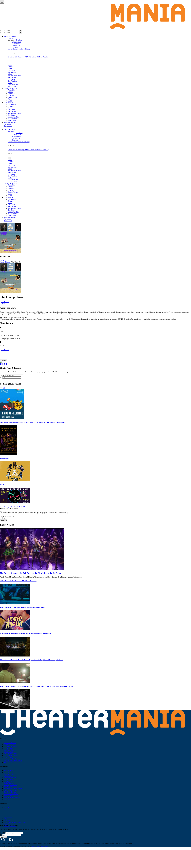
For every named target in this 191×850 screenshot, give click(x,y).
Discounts (15, 47)
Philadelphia (12, 77)
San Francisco (12, 81)
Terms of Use (44, 846)
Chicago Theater (9, 744)
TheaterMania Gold (10, 122)
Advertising (7, 820)
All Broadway (16, 43)
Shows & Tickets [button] (9, 36)
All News (7, 799)
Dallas (10, 68)
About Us (7, 824)
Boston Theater (9, 748)
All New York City (43, 57)
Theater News (8, 770)
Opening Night (8, 774)
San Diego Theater (10, 792)
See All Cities (12, 86)
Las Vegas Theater (10, 750)
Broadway (19, 40)
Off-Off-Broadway (31, 57)
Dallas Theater (8, 783)
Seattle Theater (8, 757)
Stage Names (8, 817)
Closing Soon (16, 45)
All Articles (11, 90)
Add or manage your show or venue (15, 822)
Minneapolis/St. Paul (14, 75)
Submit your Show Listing (21, 49)
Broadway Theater (10, 743)
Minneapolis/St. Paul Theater (13, 761)
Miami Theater (8, 752)
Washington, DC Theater (12, 759)
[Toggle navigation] (2, 2)
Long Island (12, 70)
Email (2, 375)
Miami (10, 74)
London (6, 809)
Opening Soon (16, 42)
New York (7, 807)
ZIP (1, 377)
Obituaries (11, 95)
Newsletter (7, 124)
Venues (10, 49)
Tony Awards (8, 126)
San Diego (11, 79)
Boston (10, 65)
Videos (10, 101)
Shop (5, 819)
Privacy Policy (35, 846)
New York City (5, 260)
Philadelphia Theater (10, 753)
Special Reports (13, 97)
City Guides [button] (8, 102)
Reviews (10, 92)
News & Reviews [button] (10, 88)
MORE (2, 388)
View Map (3, 360)
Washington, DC (13, 84)
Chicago (10, 67)
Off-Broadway (20, 57)
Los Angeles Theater (10, 746)
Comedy (2, 303)
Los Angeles (12, 72)
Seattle (10, 83)
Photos (10, 99)
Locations (11, 38)
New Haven (12, 120)
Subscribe (4, 379)
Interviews (11, 93)
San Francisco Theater (11, 755)
